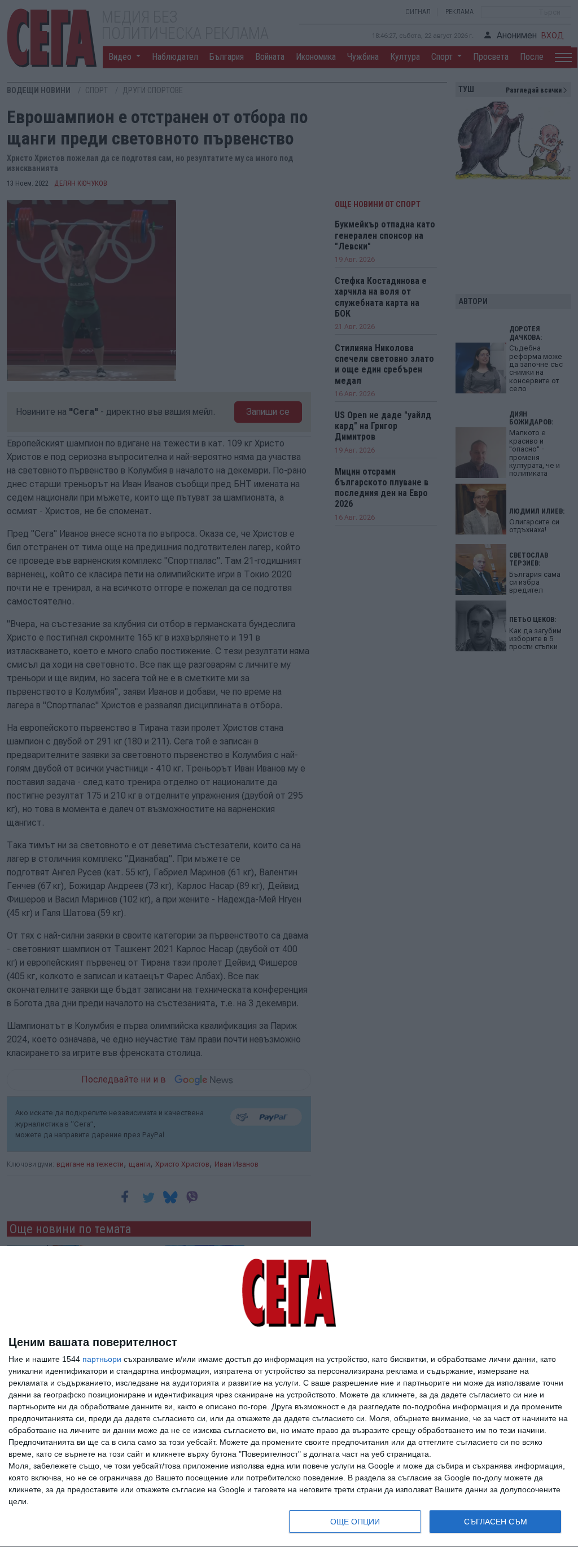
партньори (101, 1359)
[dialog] (289, 1397)
